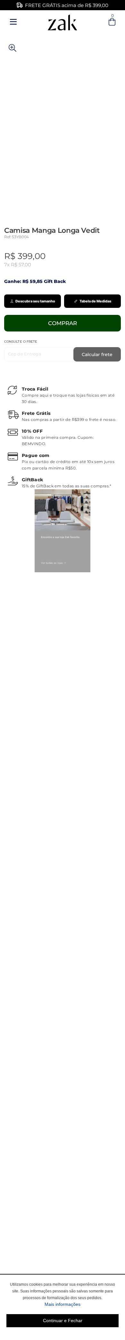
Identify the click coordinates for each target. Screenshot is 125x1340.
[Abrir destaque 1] (62, 530)
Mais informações (82, 1304)
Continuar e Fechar (62, 1320)
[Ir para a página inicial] (62, 21)
